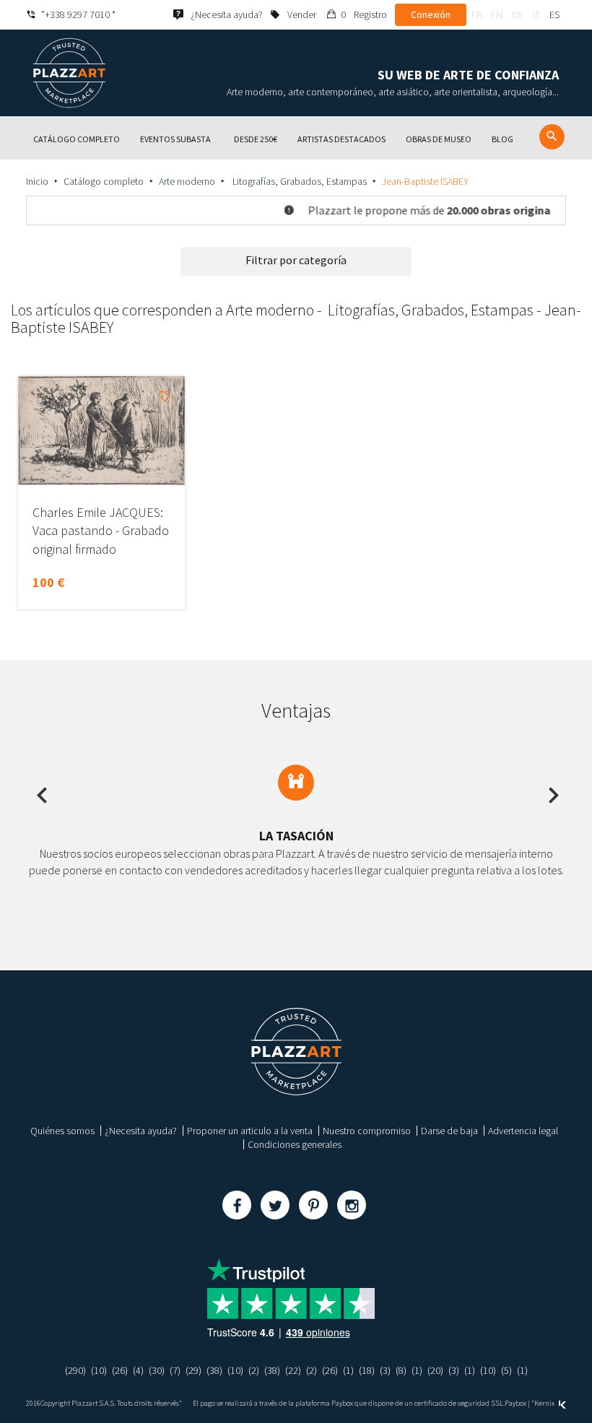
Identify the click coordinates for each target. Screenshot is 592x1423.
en (496, 14)
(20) (435, 1370)
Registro (370, 14)
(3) (385, 1370)
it (536, 14)
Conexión (430, 14)
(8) (401, 1370)
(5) (506, 1370)
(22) (293, 1370)
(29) (193, 1370)
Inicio (37, 181)
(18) (367, 1370)
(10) (99, 1370)
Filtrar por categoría (296, 260)
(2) (253, 1370)
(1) (348, 1370)
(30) (157, 1370)
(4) (138, 1370)
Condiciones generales (294, 1144)
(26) (120, 1370)
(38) (214, 1370)
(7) (175, 1370)
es (554, 14)
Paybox (515, 1403)
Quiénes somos (62, 1130)
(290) (75, 1370)
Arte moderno (187, 181)
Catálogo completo (104, 181)
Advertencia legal (523, 1130)
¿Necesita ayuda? (141, 1130)
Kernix (545, 1403)
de (517, 14)
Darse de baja (449, 1130)
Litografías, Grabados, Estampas (298, 181)
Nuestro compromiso (367, 1130)
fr (476, 14)
